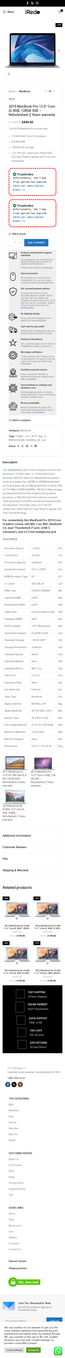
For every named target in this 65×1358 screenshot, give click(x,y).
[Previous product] (46, 91)
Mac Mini (13, 1128)
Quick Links (16, 1207)
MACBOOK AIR (17, 440)
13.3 (27, 436)
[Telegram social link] (35, 446)
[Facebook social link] (27, 3)
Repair (12, 1140)
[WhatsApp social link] (31, 446)
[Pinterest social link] (27, 446)
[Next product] (54, 91)
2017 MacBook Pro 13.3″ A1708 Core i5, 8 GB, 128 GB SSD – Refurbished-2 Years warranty (15, 778)
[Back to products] (50, 91)
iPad (11, 1116)
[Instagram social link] (37, 3)
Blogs (12, 1177)
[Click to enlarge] (9, 74)
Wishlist (13, 1237)
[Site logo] (33, 11)
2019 (34, 436)
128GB (19, 436)
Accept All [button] (33, 1350)
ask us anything (28, 379)
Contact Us (15, 1249)
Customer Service (20, 1153)
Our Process (15, 1165)
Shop (11, 1219)
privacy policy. (27, 308)
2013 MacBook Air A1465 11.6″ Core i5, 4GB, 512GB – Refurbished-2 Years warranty (17, 973)
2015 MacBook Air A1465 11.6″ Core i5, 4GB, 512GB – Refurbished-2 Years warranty (47, 928)
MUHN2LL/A (33, 440)
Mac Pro (13, 1134)
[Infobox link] (31, 994)
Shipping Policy (17, 1189)
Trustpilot (25, 346)
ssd (43, 440)
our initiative (38, 412)
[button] (6, 50)
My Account (15, 1225)
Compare (14, 1243)
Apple (12, 98)
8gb (40, 436)
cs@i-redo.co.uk (16, 1078)
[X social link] (32, 3)
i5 (45, 436)
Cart (11, 1231)
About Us (14, 1159)
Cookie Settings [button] (14, 1350)
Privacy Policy (16, 1182)
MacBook (24, 91)
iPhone (12, 1122)
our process (47, 268)
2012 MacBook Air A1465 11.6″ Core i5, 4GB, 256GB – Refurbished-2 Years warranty (47, 973)
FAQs (11, 1171)
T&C (11, 1194)
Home (12, 91)
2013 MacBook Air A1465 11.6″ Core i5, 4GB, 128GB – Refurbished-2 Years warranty (17, 928)
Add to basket (36, 242)
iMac (11, 1104)
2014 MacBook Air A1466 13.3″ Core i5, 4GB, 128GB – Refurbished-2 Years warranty (14, 812)
